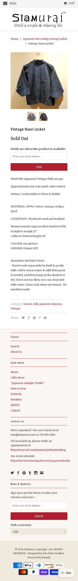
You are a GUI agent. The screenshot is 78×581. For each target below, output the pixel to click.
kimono (57, 304)
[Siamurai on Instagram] (35, 472)
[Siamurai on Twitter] (12, 472)
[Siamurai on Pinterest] (24, 472)
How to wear (18, 388)
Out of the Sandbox (53, 553)
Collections (17, 377)
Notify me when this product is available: (38, 149)
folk (35, 304)
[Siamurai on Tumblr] (30, 472)
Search (15, 346)
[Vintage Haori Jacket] (39, 80)
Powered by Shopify (39, 557)
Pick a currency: (21, 525)
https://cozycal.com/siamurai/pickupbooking (38, 450)
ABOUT (15, 405)
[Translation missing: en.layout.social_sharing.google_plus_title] (38, 317)
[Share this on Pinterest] (33, 317)
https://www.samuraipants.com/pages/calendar (40, 460)
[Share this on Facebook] (27, 317)
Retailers (16, 399)
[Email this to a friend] (44, 317)
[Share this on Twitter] (22, 317)
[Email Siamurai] (41, 472)
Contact (15, 410)
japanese (45, 304)
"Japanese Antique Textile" (27, 383)
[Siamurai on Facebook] (18, 472)
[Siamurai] (39, 19)
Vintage (15, 308)
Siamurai (29, 549)
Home (14, 372)
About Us (16, 352)
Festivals (16, 394)
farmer (27, 304)
